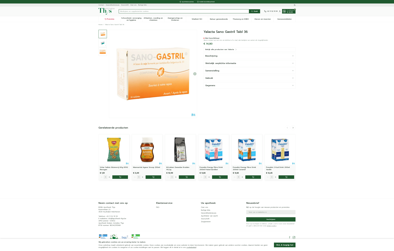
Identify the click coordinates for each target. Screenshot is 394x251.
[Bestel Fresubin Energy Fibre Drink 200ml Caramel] (253, 177)
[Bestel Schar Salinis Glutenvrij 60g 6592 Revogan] (120, 177)
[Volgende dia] (293, 127)
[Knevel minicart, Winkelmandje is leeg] (284, 11)
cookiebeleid (191, 247)
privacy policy (271, 226)
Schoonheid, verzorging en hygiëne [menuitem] (131, 19)
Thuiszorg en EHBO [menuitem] (242, 19)
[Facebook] (289, 237)
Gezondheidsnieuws (112, 5)
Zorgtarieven (206, 222)
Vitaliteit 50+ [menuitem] (200, 19)
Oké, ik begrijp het (284, 245)
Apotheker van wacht (209, 216)
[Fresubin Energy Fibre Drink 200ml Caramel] (247, 149)
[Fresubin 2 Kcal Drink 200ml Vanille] (280, 149)
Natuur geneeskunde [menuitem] (220, 19)
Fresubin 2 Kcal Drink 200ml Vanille (278, 168)
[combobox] (184, 11)
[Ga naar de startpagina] (106, 11)
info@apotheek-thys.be (117, 218)
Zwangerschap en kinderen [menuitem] (177, 19)
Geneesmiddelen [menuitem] (286, 19)
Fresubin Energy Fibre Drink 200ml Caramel (244, 168)
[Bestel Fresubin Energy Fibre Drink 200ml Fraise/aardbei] (220, 177)
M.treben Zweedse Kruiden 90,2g (177, 168)
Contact (101, 5)
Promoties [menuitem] (110, 19)
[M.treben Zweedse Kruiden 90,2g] (180, 149)
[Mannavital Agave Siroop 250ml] (147, 149)
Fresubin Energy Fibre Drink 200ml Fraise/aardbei (211, 168)
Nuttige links (142, 5)
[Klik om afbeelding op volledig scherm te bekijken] (153, 74)
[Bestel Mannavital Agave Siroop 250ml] (153, 177)
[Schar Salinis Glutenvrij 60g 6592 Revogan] (114, 149)
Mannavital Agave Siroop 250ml (146, 167)
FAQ (157, 207)
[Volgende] (194, 73)
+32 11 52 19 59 (112, 216)
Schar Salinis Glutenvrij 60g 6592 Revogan (114, 168)
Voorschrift (125, 5)
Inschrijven (271, 219)
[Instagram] (294, 237)
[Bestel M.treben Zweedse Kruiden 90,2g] (186, 177)
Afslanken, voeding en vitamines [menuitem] (154, 19)
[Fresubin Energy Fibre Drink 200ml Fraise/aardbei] (213, 149)
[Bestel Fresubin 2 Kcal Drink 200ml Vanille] (286, 177)
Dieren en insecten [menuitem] (264, 19)
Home (100, 25)
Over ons (133, 5)
